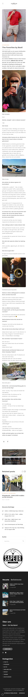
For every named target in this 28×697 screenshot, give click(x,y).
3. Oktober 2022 (7, 49)
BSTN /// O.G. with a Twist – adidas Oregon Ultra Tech (14, 515)
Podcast (6, 671)
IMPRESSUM (22, 693)
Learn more (7, 649)
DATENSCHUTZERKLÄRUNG (10, 693)
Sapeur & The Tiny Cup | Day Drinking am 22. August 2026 (14, 528)
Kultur (5, 666)
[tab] (6, 580)
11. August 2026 (12, 613)
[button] (2, 694)
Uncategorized (7, 676)
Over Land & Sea (7, 669)
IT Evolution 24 (21, 690)
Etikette (11, 451)
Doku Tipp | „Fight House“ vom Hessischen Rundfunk (13, 520)
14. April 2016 (6, 499)
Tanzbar (6, 674)
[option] (14, 487)
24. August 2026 (13, 587)
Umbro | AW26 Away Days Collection (14, 511)
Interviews (5, 45)
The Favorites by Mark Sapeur (14, 462)
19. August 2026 (12, 595)
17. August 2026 (12, 604)
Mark (3, 49)
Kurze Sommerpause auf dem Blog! (14, 524)
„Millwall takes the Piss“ (17, 60)
